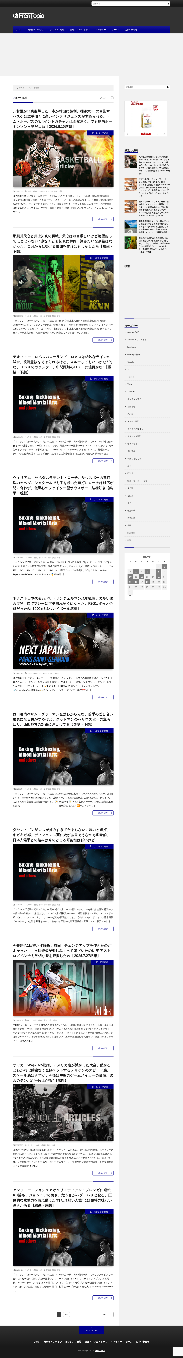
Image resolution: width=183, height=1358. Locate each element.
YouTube (131, 391)
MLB (29, 1020)
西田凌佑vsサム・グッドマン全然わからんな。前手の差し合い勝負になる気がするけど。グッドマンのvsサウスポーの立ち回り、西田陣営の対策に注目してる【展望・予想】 (63, 719)
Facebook (131, 347)
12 (142, 577)
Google (130, 362)
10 (130, 577)
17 (130, 582)
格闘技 (130, 495)
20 (147, 582)
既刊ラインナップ (36, 29)
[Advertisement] (91, 55)
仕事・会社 (132, 443)
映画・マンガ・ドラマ (80, 29)
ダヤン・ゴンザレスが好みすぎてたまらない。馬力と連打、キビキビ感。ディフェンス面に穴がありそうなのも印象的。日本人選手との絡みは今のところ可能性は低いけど (61, 834)
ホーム (115, 29)
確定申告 (131, 510)
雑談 (60, 191)
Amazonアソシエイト (137, 339)
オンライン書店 (134, 399)
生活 (129, 503)
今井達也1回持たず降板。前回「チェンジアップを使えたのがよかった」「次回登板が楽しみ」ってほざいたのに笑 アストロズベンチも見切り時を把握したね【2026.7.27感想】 (62, 950)
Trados (130, 377)
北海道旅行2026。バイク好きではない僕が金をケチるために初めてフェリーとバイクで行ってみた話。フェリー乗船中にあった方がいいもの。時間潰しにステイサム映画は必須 (154, 226)
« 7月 (129, 596)
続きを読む (103, 219)
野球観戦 (104, 962)
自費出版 (131, 518)
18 (136, 582)
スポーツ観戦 (102, 133)
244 (66, 1314)
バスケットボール (46, 191)
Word (129, 384)
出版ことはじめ (134, 458)
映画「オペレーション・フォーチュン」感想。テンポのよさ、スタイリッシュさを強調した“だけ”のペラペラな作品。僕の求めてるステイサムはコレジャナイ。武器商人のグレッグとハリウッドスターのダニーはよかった (154, 187)
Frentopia (100, 1350)
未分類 (130, 488)
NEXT (105, 1314)
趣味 (129, 525)
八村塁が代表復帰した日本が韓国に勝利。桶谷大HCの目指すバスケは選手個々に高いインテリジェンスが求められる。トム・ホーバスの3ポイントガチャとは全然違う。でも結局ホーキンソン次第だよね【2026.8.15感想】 (154, 165)
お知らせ (131, 406)
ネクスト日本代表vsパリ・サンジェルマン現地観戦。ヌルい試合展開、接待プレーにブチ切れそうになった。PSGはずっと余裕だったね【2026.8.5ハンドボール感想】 (63, 603)
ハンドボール (44, 673)
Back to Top (91, 1330)
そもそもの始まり (135, 429)
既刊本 (130, 473)
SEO (129, 369)
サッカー (30, 1145)
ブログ (19, 29)
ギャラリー (101, 29)
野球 (45, 1020)
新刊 (129, 466)
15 (159, 577)
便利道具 (131, 451)
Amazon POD (133, 332)
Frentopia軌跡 (133, 354)
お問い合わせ (131, 29)
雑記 (55, 191)
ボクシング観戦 (57, 29)
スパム (130, 414)
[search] (168, 3)
